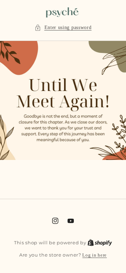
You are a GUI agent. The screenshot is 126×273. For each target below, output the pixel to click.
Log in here (94, 255)
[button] (63, 27)
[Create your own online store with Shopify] (100, 242)
